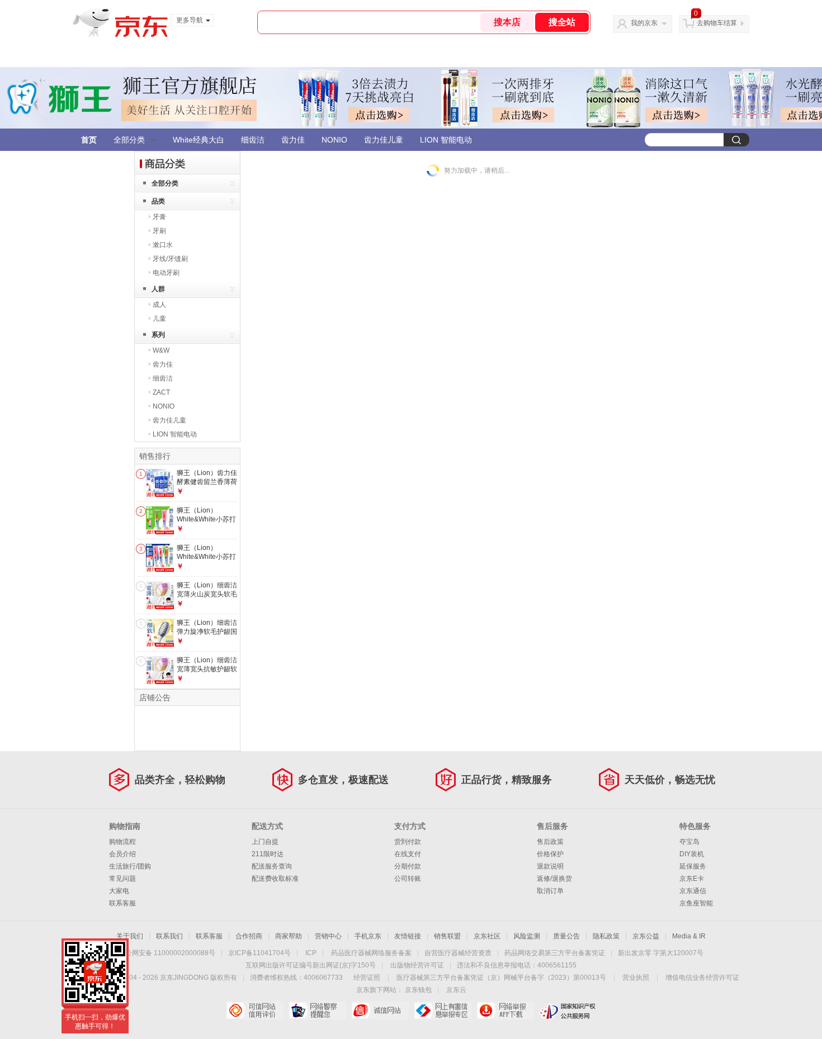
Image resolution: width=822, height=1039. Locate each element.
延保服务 (692, 866)
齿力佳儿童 (383, 139)
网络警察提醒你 (317, 1010)
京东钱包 (418, 990)
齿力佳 (293, 139)
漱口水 (163, 245)
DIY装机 (691, 854)
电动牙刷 (166, 273)
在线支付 (407, 854)
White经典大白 (198, 139)
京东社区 (487, 936)
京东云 (456, 990)
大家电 (119, 891)
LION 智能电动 (446, 139)
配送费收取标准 (275, 879)
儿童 (159, 318)
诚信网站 (380, 1010)
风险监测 (526, 936)
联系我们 (169, 936)
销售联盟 (447, 936)
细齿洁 (252, 139)
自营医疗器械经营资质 (458, 953)
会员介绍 (122, 854)
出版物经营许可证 (417, 965)
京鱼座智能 (696, 903)
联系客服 (122, 903)
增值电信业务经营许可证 (702, 977)
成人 (159, 305)
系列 (158, 335)
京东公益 (645, 936)
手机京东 (368, 936)
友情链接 (407, 936)
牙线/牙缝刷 (170, 259)
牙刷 (159, 231)
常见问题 (122, 879)
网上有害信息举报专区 (442, 1010)
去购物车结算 (717, 23)
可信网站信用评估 (255, 1010)
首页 (89, 139)
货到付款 (407, 842)
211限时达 (268, 854)
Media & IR (689, 936)
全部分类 (129, 139)
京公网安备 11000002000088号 (167, 953)
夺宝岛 (689, 842)
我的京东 (644, 23)
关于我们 (129, 936)
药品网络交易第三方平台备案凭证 (554, 953)
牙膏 (159, 217)
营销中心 (328, 936)
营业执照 (635, 977)
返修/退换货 (554, 879)
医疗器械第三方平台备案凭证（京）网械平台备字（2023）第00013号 (501, 977)
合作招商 (248, 936)
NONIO (334, 139)
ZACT (161, 392)
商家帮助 (288, 936)
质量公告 (566, 936)
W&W (161, 350)
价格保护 (550, 854)
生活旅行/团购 (130, 866)
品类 (158, 201)
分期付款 (407, 866)
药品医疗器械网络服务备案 (371, 953)
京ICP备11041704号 (259, 953)
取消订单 (550, 891)
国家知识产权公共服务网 (568, 1010)
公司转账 (407, 879)
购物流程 (122, 842)
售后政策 (550, 842)
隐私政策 (606, 936)
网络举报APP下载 (505, 1010)
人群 (158, 289)
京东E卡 (691, 879)
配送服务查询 (272, 866)
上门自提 (265, 842)
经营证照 (366, 977)
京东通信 (692, 891)
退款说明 (550, 866)
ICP (310, 953)
